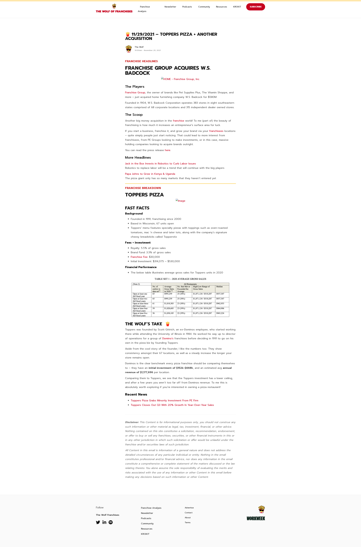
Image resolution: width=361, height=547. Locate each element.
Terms (188, 522)
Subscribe (256, 6)
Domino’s (167, 338)
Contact (188, 512)
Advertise (189, 507)
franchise (178, 121)
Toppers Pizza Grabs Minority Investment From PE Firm (164, 400)
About (188, 517)
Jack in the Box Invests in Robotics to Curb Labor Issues (160, 164)
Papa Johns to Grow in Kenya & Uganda (150, 174)
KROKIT (237, 6)
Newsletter (170, 6)
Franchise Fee (139, 257)
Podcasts (187, 6)
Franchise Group (135, 92)
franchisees (216, 131)
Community (204, 6)
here (167, 150)
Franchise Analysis (144, 9)
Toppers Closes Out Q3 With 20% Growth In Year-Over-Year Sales (172, 405)
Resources (221, 6)
